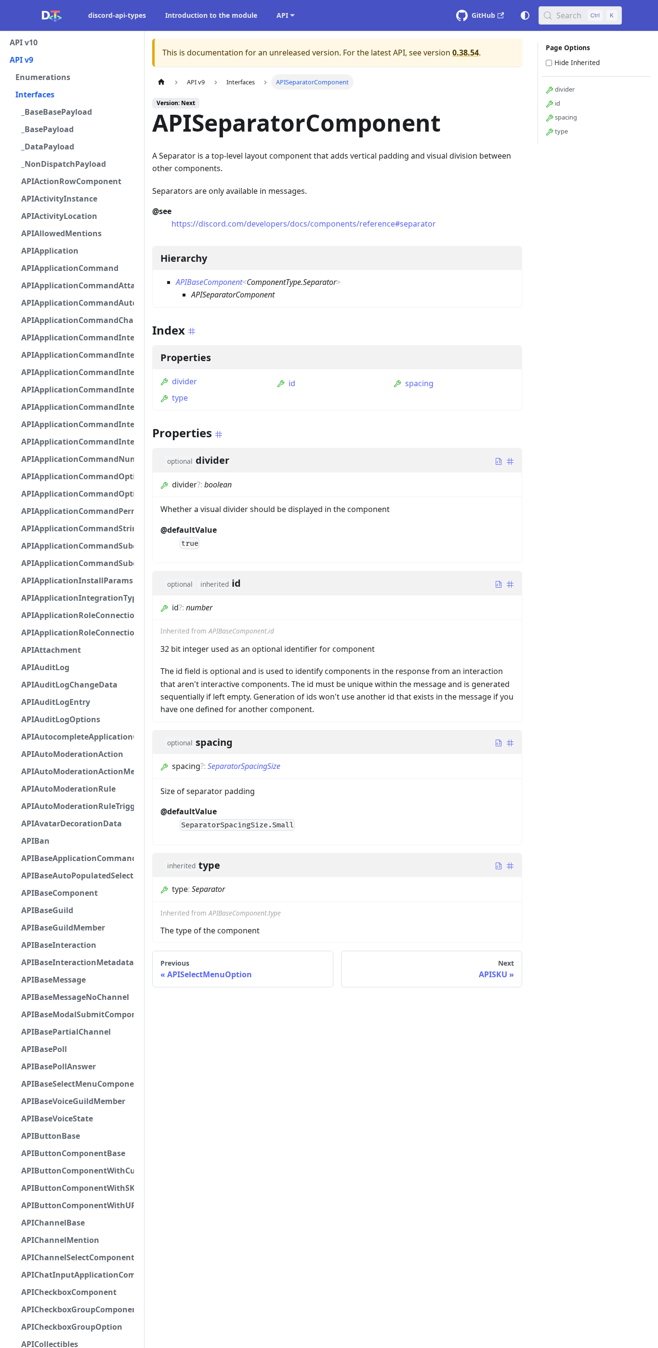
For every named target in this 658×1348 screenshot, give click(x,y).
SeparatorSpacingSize (244, 766)
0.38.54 (465, 52)
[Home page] (161, 81)
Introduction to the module (211, 15)
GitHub (483, 15)
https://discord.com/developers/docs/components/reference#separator (303, 223)
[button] (72, 42)
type (180, 397)
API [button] (282, 15)
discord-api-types (117, 15)
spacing (419, 383)
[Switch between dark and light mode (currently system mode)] (525, 15)
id (292, 383)
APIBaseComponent (209, 282)
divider (184, 381)
